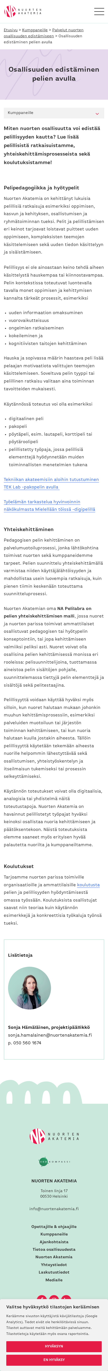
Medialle (54, 1280)
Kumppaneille (35, 30)
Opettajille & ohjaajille (54, 1227)
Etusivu (11, 30)
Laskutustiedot (54, 1273)
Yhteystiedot (54, 1265)
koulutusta (88, 885)
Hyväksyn (54, 1346)
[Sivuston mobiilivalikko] (99, 11)
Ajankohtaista (54, 1242)
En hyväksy (54, 1360)
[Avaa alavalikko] (97, 114)
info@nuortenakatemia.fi (54, 1209)
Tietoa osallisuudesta (54, 1250)
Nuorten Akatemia (54, 1257)
